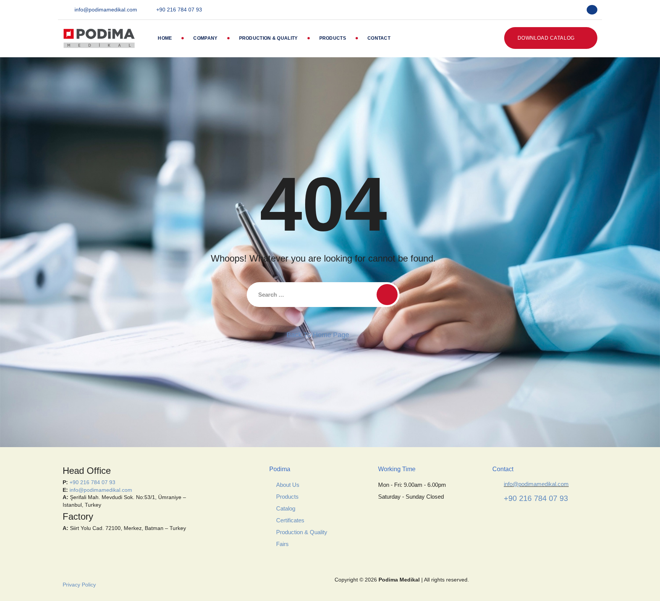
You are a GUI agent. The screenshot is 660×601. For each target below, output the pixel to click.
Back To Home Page (317, 335)
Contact (378, 38)
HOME (165, 38)
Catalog (285, 508)
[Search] (387, 294)
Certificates (290, 520)
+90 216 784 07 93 (179, 9)
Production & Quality (268, 38)
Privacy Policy (79, 585)
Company (205, 38)
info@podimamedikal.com (105, 9)
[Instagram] (575, 10)
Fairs (282, 544)
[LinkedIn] (559, 10)
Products (332, 38)
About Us (287, 484)
